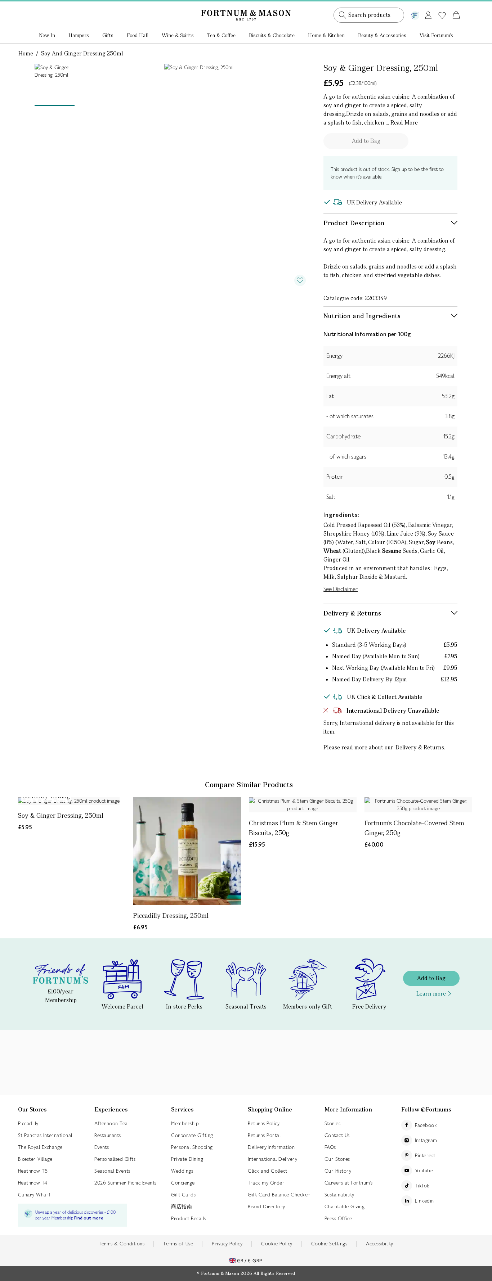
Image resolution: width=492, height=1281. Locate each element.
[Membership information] (415, 14)
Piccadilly (28, 1123)
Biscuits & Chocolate (272, 35)
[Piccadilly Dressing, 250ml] (187, 851)
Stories (333, 1123)
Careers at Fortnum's (349, 1182)
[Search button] (342, 15)
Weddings (182, 1171)
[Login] (428, 14)
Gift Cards (183, 1194)
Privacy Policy (227, 1243)
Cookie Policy (276, 1243)
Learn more (431, 993)
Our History (338, 1171)
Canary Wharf (34, 1194)
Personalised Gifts (114, 1159)
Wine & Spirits (178, 35)
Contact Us (337, 1135)
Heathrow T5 (33, 1171)
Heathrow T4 (33, 1182)
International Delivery (272, 1159)
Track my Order (266, 1182)
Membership (184, 1123)
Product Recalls (188, 1218)
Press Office (338, 1218)
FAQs (330, 1147)
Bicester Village (35, 1159)
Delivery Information (271, 1147)
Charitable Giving (345, 1206)
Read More (404, 122)
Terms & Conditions (121, 1243)
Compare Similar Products (249, 784)
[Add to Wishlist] (300, 280)
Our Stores (337, 1159)
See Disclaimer (340, 589)
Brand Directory (266, 1206)
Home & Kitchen (326, 35)
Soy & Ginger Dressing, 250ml (60, 815)
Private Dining (187, 1159)
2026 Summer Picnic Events (125, 1182)
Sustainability (339, 1194)
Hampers (78, 35)
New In (47, 35)
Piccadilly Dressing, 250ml (171, 915)
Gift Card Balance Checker (279, 1194)
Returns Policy (263, 1123)
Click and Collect (267, 1171)
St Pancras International (45, 1135)
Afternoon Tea (111, 1123)
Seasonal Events (112, 1171)
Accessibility (379, 1243)
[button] (441, 6)
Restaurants (107, 1135)
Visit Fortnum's (436, 35)
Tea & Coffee (221, 35)
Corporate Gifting (192, 1135)
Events (101, 1147)
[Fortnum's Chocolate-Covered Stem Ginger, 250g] (418, 804)
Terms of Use (178, 1243)
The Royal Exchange (40, 1147)
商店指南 (181, 1206)
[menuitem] (47, 36)
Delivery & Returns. (420, 747)
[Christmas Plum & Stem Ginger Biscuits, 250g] (303, 804)
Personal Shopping (192, 1147)
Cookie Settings (329, 1243)
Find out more (88, 1218)
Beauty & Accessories (382, 35)
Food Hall (137, 35)
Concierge (183, 1182)
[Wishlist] (442, 15)
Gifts (107, 35)
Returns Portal (264, 1135)
